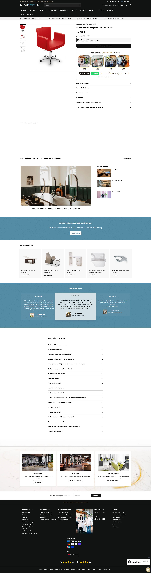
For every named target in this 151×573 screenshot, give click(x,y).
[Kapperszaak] (75, 462)
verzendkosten (82, 35)
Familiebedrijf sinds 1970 (64, 512)
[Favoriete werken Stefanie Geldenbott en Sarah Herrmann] (56, 186)
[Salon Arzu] (104, 173)
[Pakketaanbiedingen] (113, 462)
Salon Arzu (115, 170)
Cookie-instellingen (117, 522)
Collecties (63, 10)
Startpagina (79, 24)
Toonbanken (52, 10)
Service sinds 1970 (26, 14)
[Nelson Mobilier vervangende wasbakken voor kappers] (98, 263)
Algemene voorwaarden (118, 512)
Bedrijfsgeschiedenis (63, 519)
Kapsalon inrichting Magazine (29, 533)
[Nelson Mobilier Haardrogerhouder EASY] (120, 263)
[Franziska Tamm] (104, 194)
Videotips (24, 517)
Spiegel (23, 10)
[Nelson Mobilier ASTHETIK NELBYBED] (30, 263)
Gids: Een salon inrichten (28, 524)
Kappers (100, 10)
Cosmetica (110, 10)
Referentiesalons (26, 512)
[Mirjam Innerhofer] (104, 183)
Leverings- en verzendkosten (119, 515)
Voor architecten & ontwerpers (65, 517)
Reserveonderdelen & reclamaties (48, 519)
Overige (73, 10)
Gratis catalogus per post (46, 515)
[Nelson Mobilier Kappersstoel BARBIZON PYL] (28, 139)
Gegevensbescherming (117, 517)
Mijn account (115, 527)
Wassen (42, 10)
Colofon (114, 524)
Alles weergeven (126, 158)
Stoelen (32, 10)
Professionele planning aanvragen (27, 527)
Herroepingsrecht (116, 519)
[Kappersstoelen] (37, 462)
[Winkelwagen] (130, 5)
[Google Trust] (67, 562)
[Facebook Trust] (84, 562)
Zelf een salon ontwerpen (28, 522)
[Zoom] (51, 48)
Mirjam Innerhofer (117, 181)
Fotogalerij (24, 515)
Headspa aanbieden (27, 531)
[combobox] (62, 5)
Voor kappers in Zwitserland (65, 515)
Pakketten (83, 10)
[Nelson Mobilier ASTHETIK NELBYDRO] (52, 263)
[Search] (79, 5)
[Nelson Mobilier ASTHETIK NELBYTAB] (75, 263)
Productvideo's (25, 519)
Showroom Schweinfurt (46, 512)
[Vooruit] (23, 71)
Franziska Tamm (116, 191)
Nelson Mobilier (92, 24)
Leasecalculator (44, 517)
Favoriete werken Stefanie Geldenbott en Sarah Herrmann (55, 208)
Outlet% (91, 10)
